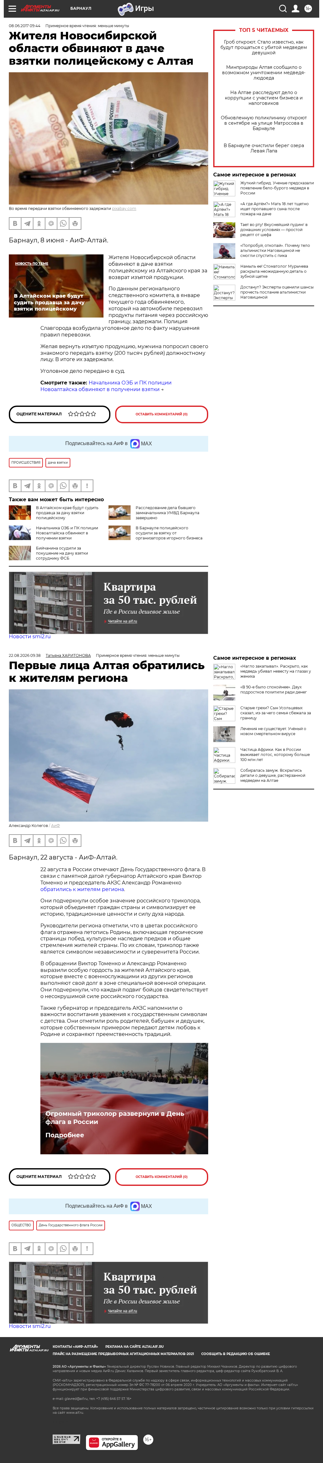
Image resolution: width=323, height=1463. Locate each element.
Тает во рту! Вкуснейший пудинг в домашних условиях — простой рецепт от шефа (274, 229)
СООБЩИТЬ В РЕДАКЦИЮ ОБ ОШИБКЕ (235, 1354)
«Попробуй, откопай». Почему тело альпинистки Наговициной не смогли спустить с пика (275, 250)
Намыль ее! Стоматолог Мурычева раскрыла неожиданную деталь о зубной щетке (274, 271)
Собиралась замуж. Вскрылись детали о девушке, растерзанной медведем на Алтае (272, 775)
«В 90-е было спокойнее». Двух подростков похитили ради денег (273, 689)
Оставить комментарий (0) (162, 414)
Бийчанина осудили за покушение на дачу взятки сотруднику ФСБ (62, 553)
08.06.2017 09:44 (24, 25)
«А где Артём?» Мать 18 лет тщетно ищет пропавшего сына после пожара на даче (274, 208)
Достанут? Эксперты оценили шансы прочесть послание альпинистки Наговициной (277, 292)
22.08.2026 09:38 (25, 655)
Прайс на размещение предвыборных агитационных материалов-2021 (123, 1354)
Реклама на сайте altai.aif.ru (134, 1347)
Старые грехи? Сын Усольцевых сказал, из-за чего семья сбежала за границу (275, 712)
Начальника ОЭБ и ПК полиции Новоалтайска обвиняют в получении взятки (106, 386)
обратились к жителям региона (82, 889)
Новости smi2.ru (30, 636)
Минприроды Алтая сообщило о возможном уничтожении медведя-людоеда (263, 73)
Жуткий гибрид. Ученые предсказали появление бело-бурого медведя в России (277, 188)
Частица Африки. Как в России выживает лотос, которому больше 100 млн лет (275, 754)
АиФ (55, 825)
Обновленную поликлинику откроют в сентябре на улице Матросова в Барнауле (264, 123)
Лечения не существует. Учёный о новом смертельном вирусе (273, 731)
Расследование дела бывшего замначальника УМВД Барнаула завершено (167, 512)
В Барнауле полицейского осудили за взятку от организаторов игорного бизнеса (169, 533)
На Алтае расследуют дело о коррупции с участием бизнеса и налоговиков (264, 98)
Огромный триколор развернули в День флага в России (114, 1118)
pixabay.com (124, 208)
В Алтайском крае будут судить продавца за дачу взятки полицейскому (67, 512)
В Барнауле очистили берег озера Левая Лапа (264, 148)
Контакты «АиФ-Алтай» (75, 1347)
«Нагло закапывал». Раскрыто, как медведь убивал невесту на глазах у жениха (275, 671)
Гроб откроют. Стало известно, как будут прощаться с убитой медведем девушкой (263, 47)
